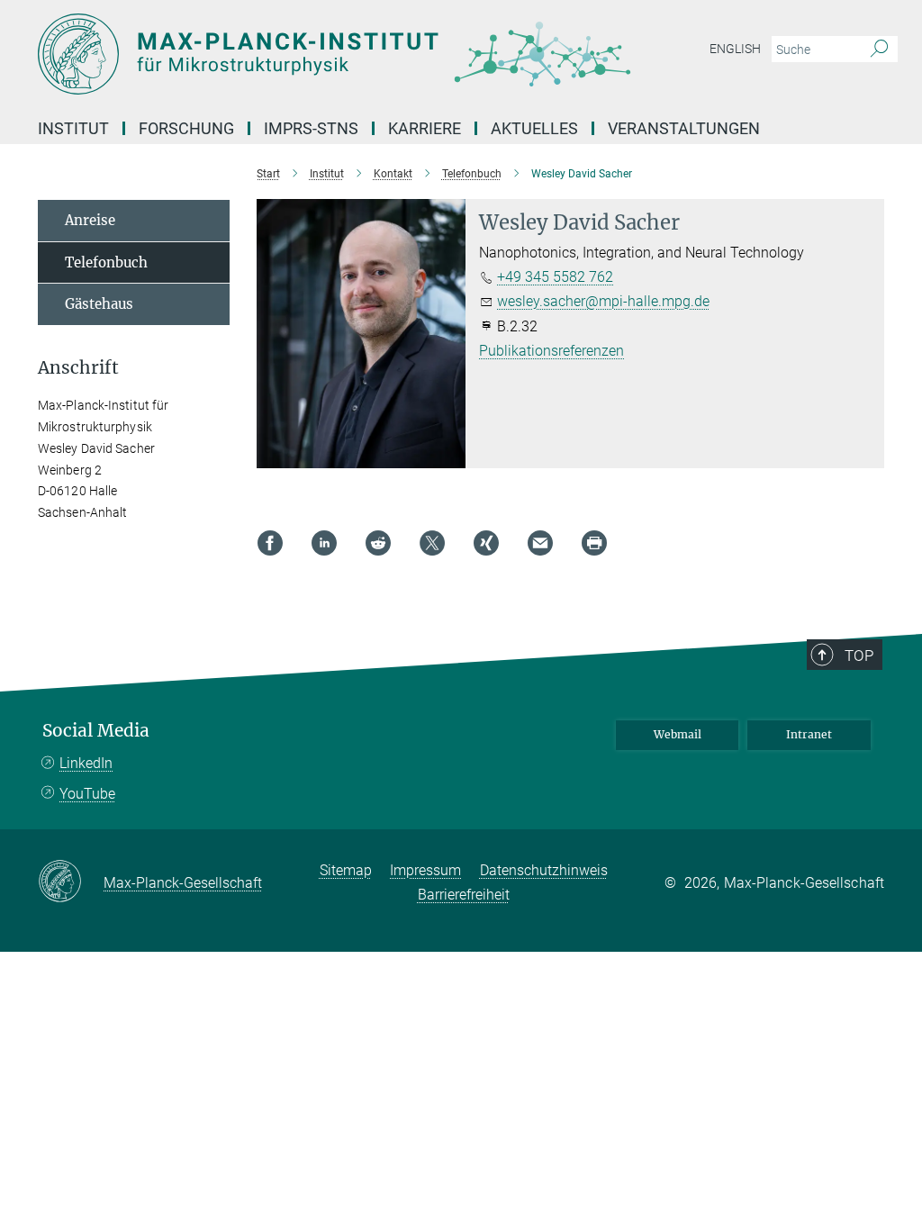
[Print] (594, 542)
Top (859, 656)
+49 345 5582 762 (555, 276)
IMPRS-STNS (311, 128)
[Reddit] (378, 542)
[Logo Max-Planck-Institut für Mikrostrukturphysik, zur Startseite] (375, 54)
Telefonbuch (106, 262)
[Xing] (486, 542)
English (735, 48)
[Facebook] (270, 542)
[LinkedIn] (324, 542)
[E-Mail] (540, 542)
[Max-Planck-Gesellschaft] (71, 882)
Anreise (90, 220)
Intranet (809, 734)
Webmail (677, 734)
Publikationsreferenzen (551, 350)
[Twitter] (432, 542)
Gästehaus (99, 303)
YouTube (87, 793)
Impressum (425, 870)
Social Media (95, 730)
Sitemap (346, 870)
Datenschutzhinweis (544, 870)
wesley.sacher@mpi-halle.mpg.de (603, 301)
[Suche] (879, 49)
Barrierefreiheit (464, 894)
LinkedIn (86, 763)
